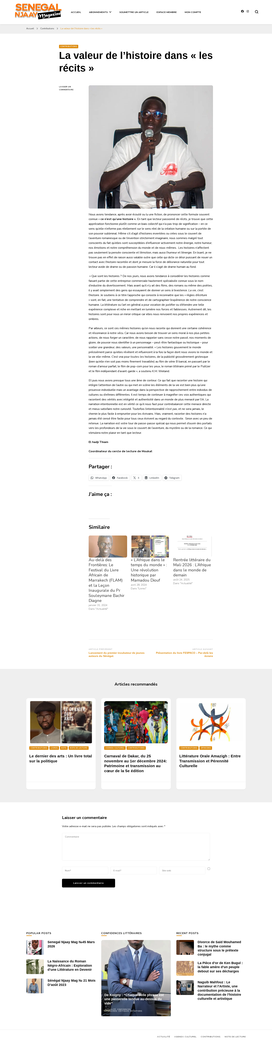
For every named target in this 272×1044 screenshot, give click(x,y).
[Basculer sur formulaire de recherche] (256, 12)
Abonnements (98, 12)
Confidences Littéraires (117, 1010)
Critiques (123, 1011)
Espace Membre (167, 12)
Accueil (76, 12)
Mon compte (193, 12)
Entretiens (136, 1011)
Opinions (206, 748)
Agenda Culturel (114, 748)
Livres (54, 748)
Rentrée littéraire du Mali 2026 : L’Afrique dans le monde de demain (192, 567)
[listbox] (136, 978)
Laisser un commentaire (71, 88)
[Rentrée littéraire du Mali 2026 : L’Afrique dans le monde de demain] (192, 547)
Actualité (110, 1009)
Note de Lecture (78, 748)
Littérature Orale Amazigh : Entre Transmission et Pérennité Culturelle (210, 761)
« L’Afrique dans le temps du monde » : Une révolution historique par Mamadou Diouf (149, 570)
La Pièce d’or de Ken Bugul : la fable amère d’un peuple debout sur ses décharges (220, 967)
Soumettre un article (134, 12)
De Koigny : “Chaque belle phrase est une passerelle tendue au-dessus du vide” (134, 999)
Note (63, 748)
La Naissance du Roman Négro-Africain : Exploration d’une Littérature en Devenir (70, 965)
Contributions (68, 46)
